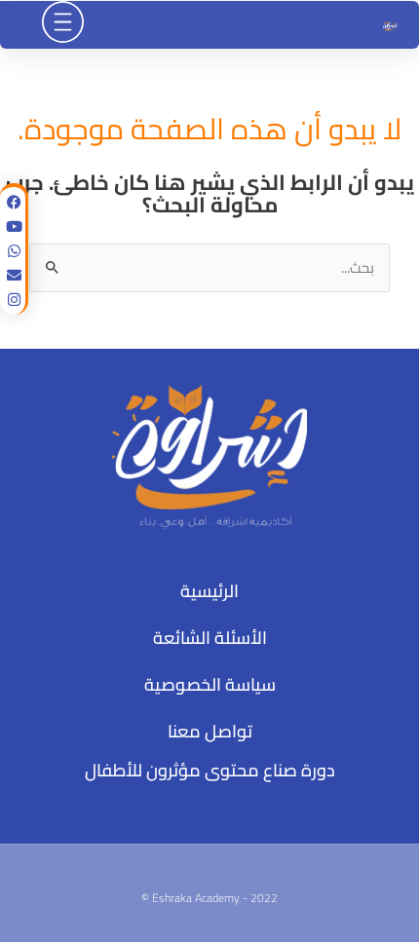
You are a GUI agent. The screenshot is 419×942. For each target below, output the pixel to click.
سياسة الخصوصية (210, 684)
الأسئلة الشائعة (210, 638)
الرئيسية (209, 591)
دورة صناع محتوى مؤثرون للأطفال (210, 770)
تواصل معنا (210, 731)
